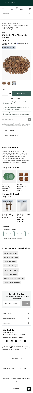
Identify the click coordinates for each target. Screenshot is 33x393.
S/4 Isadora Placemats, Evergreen (6, 186)
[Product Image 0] (4, 83)
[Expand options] (30, 130)
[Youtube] (16, 341)
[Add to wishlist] (10, 93)
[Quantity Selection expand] (6, 93)
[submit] (30, 14)
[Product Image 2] (14, 83)
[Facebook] (21, 341)
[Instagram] (7, 341)
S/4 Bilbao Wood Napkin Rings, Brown (22, 186)
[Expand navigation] (4, 9)
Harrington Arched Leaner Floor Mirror (23, 216)
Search (6, 13)
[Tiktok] (12, 341)
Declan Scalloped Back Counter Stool (8, 215)
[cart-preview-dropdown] (30, 9)
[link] (16, 130)
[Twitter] (25, 341)
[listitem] (10, 253)
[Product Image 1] (9, 83)
